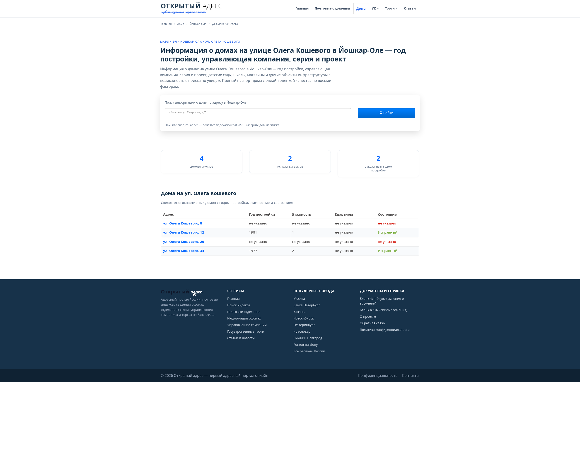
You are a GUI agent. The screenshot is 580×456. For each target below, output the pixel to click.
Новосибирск (303, 318)
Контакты (410, 375)
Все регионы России (309, 351)
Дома (360, 8)
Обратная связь (372, 323)
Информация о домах (244, 318)
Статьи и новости (241, 338)
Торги (391, 8)
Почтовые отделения (332, 8)
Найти (388, 113)
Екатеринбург (304, 325)
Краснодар (301, 331)
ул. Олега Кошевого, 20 (183, 241)
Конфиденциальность (378, 375)
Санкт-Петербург (306, 305)
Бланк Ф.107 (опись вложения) (383, 310)
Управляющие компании (247, 325)
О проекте (368, 316)
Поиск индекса (238, 305)
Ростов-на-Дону (305, 344)
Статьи (410, 8)
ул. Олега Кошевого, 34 (183, 250)
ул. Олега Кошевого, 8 (182, 223)
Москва (299, 298)
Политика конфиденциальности (385, 329)
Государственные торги (245, 331)
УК (375, 8)
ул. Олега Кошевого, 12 (183, 232)
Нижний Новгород (307, 338)
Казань (298, 312)
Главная (302, 8)
